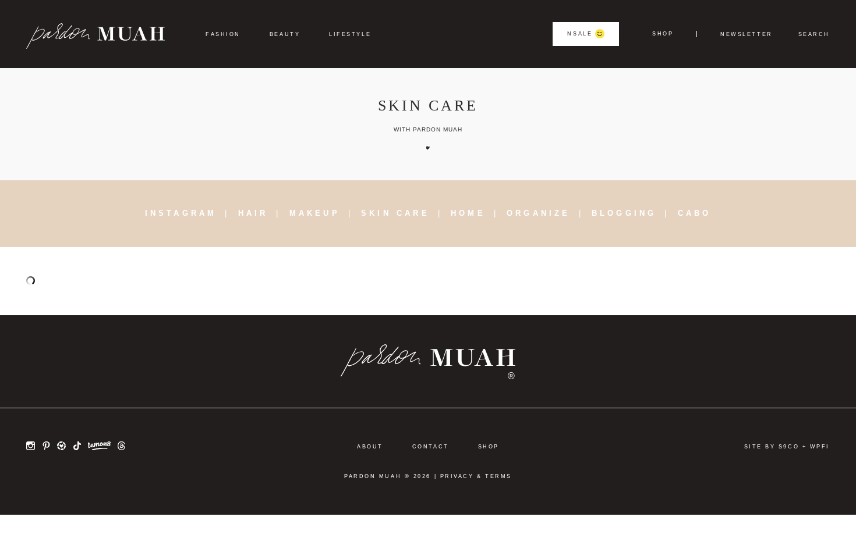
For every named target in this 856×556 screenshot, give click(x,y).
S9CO (789, 447)
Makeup (314, 213)
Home (468, 213)
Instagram (181, 213)
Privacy (457, 476)
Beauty (285, 34)
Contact (430, 447)
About (370, 447)
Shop (662, 34)
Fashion (223, 34)
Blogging (624, 213)
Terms (498, 476)
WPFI (820, 447)
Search (814, 34)
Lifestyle (350, 34)
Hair (253, 213)
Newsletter (746, 34)
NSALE (579, 34)
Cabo (695, 213)
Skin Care (395, 213)
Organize (539, 213)
